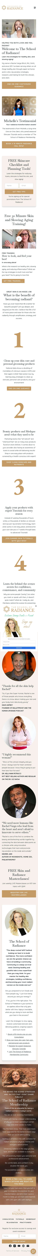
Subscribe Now (19, 647)
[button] (19, 638)
